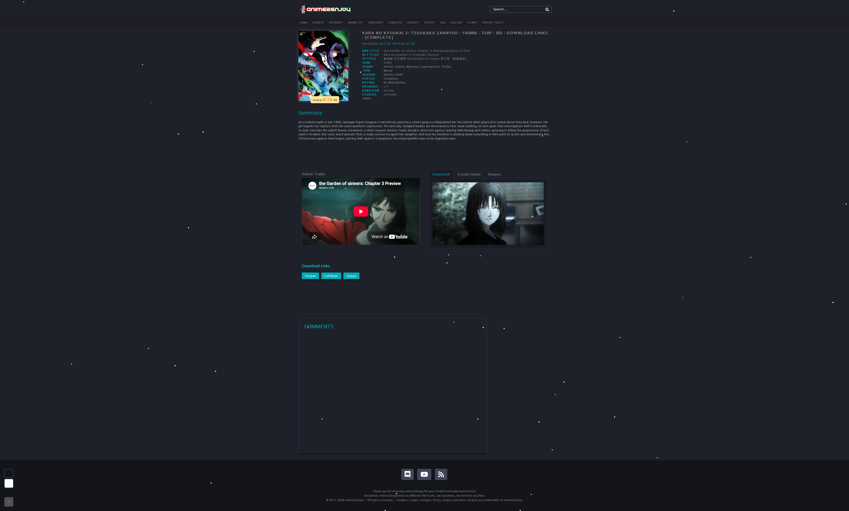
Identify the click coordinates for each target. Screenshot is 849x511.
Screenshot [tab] (441, 174)
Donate (318, 22)
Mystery (413, 66)
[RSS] (441, 474)
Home (304, 22)
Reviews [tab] (494, 174)
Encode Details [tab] (469, 174)
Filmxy (473, 22)
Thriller (446, 66)
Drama (400, 66)
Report (430, 22)
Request (413, 22)
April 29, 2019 (389, 43)
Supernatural (430, 66)
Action (389, 66)
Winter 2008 (393, 74)
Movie (388, 70)
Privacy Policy (493, 22)
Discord (457, 22)
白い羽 (410, 43)
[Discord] (407, 474)
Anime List (355, 22)
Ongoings (376, 22)
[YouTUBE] (424, 474)
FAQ (443, 22)
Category (336, 22)
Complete (395, 22)
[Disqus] (392, 391)
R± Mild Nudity (395, 82)
